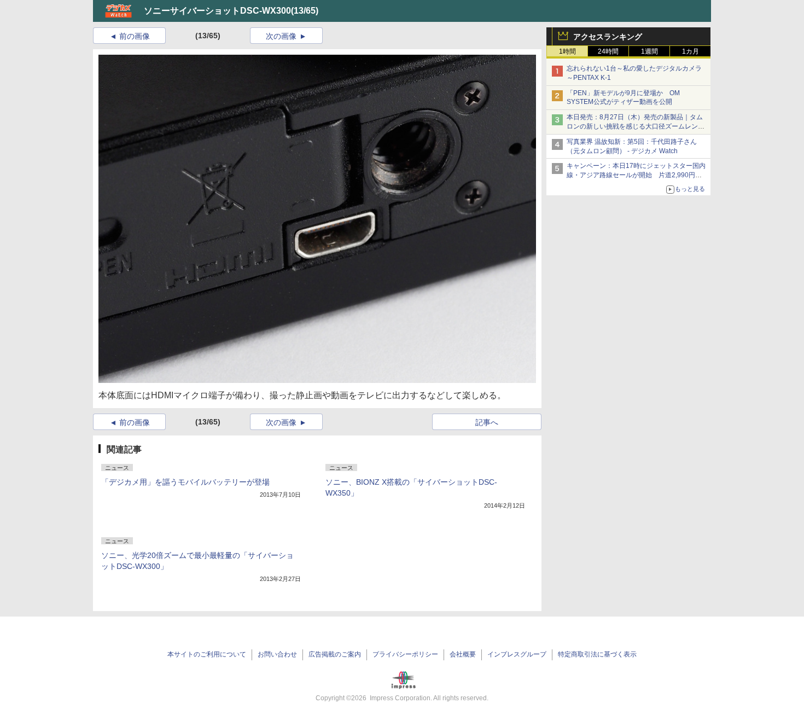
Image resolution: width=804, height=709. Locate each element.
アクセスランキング (607, 36)
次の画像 (281, 36)
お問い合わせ (277, 654)
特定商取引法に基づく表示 (597, 654)
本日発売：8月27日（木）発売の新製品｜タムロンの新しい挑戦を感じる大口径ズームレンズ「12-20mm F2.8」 (635, 126)
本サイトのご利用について (206, 654)
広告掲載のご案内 (334, 654)
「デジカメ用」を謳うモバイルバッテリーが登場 (185, 482)
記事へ (486, 422)
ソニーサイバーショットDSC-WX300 (217, 10)
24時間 (608, 51)
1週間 (649, 51)
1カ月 (690, 51)
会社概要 (463, 654)
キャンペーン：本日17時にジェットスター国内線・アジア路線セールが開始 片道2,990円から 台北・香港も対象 (636, 175)
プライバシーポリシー (405, 654)
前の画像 (134, 36)
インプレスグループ (516, 654)
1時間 (567, 51)
